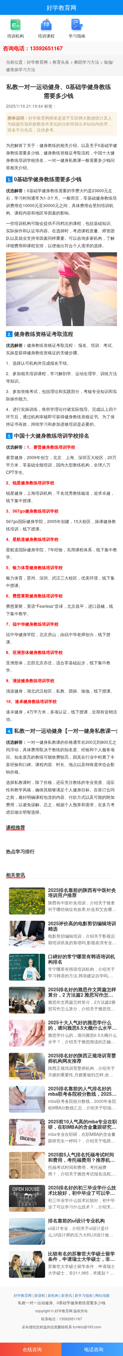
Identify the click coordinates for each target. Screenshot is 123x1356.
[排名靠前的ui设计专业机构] (27, 1231)
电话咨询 (93, 1349)
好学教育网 (61, 7)
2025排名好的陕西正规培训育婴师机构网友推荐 (82, 1058)
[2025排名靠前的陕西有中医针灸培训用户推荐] (27, 901)
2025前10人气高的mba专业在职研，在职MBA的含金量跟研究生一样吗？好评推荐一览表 (82, 1126)
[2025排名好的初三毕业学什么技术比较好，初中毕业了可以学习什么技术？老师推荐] (27, 1198)
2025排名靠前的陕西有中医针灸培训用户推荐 (82, 893)
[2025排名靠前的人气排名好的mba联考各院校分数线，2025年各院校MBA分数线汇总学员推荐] (27, 1099)
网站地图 (102, 1295)
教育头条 (61, 62)
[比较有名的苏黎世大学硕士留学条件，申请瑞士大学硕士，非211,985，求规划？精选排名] (27, 1264)
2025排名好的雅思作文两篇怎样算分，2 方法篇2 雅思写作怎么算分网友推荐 (82, 994)
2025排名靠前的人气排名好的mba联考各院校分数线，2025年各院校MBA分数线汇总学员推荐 (82, 1093)
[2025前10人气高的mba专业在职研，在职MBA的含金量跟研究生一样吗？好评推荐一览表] (27, 1132)
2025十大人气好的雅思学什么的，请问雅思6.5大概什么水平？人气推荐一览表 (82, 1027)
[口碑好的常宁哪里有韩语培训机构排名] (27, 967)
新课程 (39, 1295)
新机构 (53, 1295)
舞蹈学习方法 (86, 62)
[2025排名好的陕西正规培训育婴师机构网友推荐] (27, 1066)
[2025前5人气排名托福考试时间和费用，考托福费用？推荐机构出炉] (27, 1165)
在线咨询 (32, 1349)
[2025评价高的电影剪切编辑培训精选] (27, 934)
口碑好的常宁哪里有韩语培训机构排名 (81, 959)
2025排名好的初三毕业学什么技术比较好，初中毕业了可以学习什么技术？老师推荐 (82, 1192)
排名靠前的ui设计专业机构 (76, 1220)
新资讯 (66, 1295)
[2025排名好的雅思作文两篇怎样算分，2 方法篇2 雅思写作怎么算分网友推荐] (27, 1000)
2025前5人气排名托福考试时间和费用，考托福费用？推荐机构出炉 (81, 1159)
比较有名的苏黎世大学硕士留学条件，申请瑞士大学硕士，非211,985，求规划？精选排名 (81, 1258)
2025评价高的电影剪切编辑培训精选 (82, 926)
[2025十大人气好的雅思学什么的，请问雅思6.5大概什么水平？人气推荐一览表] (27, 1033)
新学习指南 (84, 1295)
